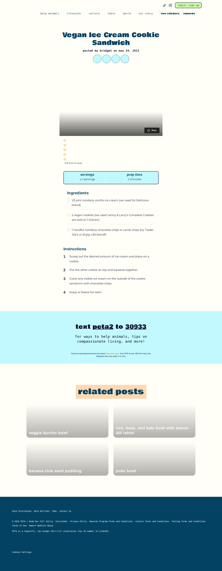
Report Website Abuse (41, 525)
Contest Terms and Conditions (152, 521)
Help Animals (49, 13)
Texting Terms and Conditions (188, 521)
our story (146, 13)
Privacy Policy (78, 521)
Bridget (106, 50)
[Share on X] (97, 59)
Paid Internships (21, 511)
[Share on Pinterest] (115, 59)
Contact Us (65, 511)
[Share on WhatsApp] (106, 59)
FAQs (54, 511)
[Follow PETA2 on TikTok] (164, 5)
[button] (200, 13)
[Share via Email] (125, 59)
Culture (94, 13)
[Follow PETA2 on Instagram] (170, 5)
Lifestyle (74, 13)
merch (127, 13)
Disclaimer (62, 521)
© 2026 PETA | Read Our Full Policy (32, 521)
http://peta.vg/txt (112, 354)
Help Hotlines (42, 511)
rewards (189, 14)
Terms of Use (19, 525)
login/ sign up (188, 5)
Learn (111, 13)
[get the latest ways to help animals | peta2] (26, 13)
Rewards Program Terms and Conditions (111, 521)
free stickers (170, 13)
